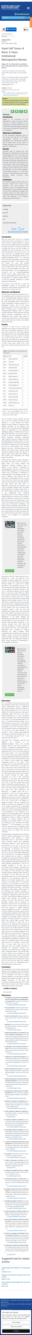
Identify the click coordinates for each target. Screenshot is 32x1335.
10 (7, 732)
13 (24, 761)
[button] (28, 8)
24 (7, 940)
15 (26, 783)
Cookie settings (16, 1322)
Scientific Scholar (11, 1304)
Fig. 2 (22, 596)
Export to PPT (9, 570)
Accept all (16, 1331)
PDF (27, 30)
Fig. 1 (26, 483)
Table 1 (5, 435)
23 (21, 932)
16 (24, 804)
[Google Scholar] (22, 1005)
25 (10, 960)
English (5, 36)
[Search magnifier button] (29, 17)
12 (8, 747)
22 (16, 921)
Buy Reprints (12, 29)
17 (9, 824)
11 (8, 732)
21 (21, 909)
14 (9, 782)
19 (10, 824)
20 (20, 863)
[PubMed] (15, 1005)
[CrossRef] (9, 1005)
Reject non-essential (16, 1326)
